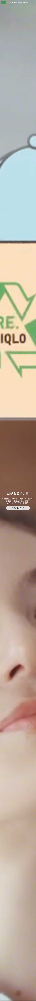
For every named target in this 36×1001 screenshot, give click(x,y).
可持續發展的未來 (18, 508)
